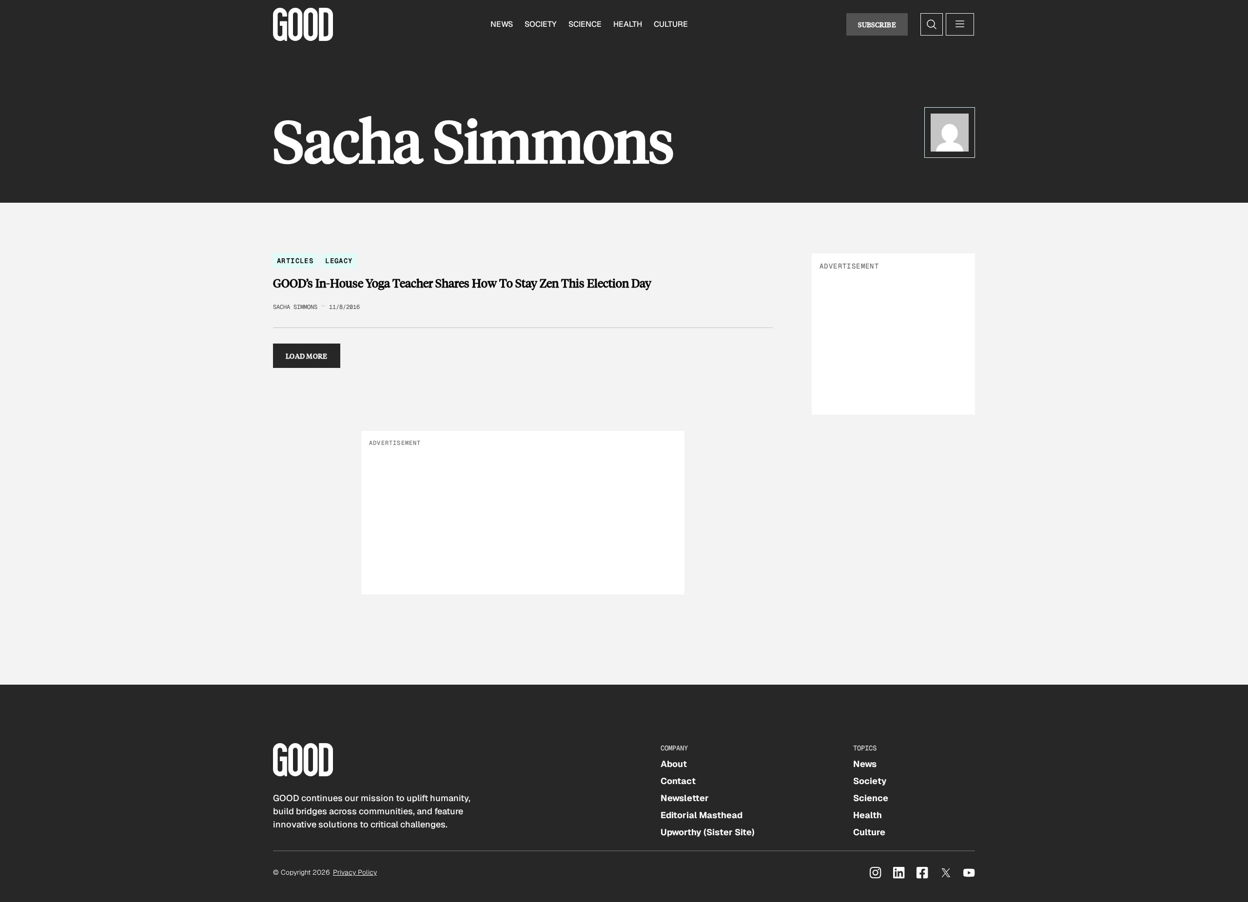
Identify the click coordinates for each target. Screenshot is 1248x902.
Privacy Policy (355, 872)
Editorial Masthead (701, 815)
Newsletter (685, 798)
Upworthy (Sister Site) (708, 832)
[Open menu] (960, 24)
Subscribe (877, 24)
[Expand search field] (931, 24)
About (674, 763)
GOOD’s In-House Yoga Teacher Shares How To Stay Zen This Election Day (462, 283)
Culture (671, 24)
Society (541, 24)
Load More (307, 355)
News (501, 24)
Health (627, 24)
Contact (678, 781)
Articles (295, 260)
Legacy (338, 260)
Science (585, 24)
